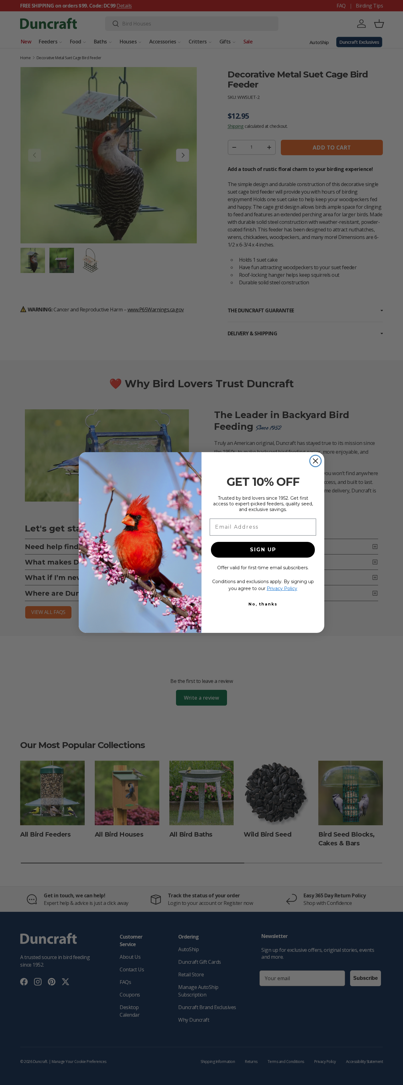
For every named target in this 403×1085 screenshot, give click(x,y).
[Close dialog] (315, 461)
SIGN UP (263, 550)
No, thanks (262, 604)
